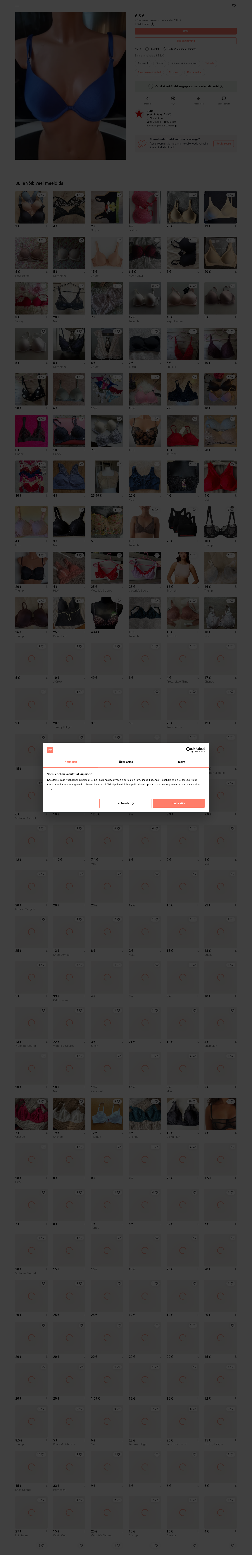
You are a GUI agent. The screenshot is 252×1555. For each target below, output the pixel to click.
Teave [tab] (181, 761)
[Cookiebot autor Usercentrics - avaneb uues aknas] (189, 749)
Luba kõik (178, 803)
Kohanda (123, 803)
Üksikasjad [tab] (126, 761)
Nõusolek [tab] (71, 761)
